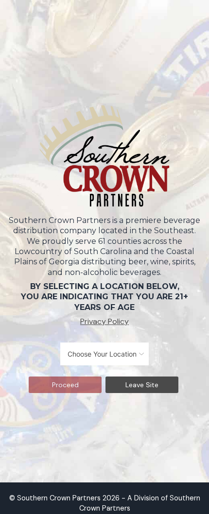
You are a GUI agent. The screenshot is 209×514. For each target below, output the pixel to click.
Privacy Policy (104, 321)
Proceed (65, 384)
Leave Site (141, 384)
